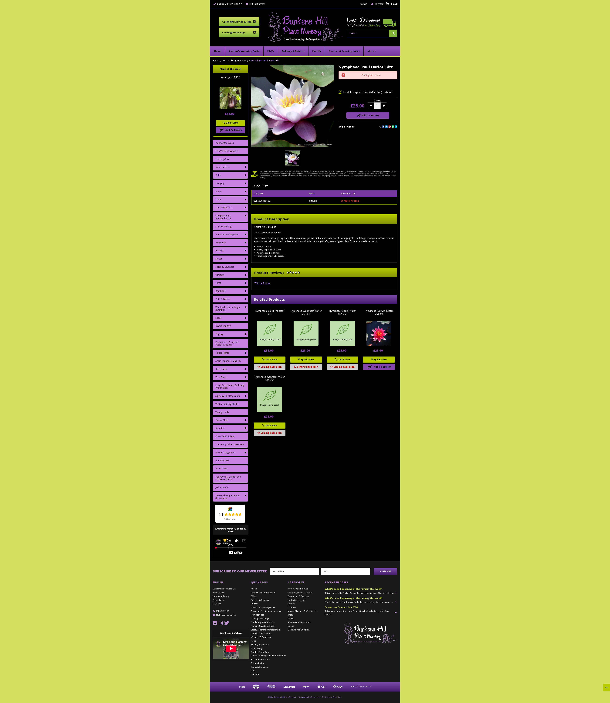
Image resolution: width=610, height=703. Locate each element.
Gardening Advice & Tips (262, 622)
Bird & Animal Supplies (298, 629)
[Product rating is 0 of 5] (293, 272)
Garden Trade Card (260, 652)
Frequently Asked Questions (229, 444)
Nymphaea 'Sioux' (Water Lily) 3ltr (342, 312)
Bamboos (220, 290)
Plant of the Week (224, 142)
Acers (290, 618)
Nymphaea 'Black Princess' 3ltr (269, 312)
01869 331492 (222, 610)
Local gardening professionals (265, 629)
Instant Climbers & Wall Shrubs (302, 611)
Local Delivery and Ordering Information (229, 386)
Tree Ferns (221, 377)
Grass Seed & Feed (225, 436)
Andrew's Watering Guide (263, 592)
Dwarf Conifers (223, 325)
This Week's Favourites (227, 150)
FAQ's (253, 596)
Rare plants (221, 369)
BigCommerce (314, 697)
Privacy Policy (257, 663)
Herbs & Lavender (224, 266)
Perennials (220, 242)
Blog (253, 670)
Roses (218, 191)
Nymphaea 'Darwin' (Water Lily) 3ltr (379, 312)
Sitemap (255, 674)
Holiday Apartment (260, 644)
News (253, 640)
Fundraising (221, 468)
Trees (218, 199)
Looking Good (222, 159)
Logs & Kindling (223, 226)
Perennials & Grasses (298, 596)
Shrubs (218, 258)
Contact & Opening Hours (263, 607)
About (254, 588)
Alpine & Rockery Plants (299, 622)
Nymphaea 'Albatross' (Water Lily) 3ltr (306, 312)
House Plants (222, 352)
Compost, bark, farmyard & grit (223, 217)
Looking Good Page (260, 618)
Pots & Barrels (222, 299)
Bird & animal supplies (226, 234)
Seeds (218, 317)
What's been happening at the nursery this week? (354, 588)
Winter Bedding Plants (226, 403)
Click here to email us (226, 614)
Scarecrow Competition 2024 (341, 607)
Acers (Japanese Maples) (228, 360)
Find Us (254, 603)
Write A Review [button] (262, 283)
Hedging (219, 183)
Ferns (218, 282)
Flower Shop (221, 420)
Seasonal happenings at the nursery (227, 497)
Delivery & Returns (260, 600)
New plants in (222, 167)
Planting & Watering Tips (262, 625)
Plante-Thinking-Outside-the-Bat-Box (268, 655)
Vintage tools (222, 412)
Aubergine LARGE (230, 77)
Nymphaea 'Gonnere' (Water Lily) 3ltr (269, 378)
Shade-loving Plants (225, 452)
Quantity (377, 100)
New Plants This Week (298, 588)
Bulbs (218, 175)
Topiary (219, 334)
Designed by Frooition (331, 697)
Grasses (219, 250)
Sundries (219, 428)
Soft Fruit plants (223, 207)
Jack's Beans (221, 487)
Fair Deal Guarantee (260, 659)
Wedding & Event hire (261, 637)
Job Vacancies (257, 614)
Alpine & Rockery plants (227, 395)
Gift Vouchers (222, 460)
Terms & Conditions (260, 666)
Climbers (219, 274)
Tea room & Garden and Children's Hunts (228, 478)
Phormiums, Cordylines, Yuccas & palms (227, 343)
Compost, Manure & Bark (300, 592)
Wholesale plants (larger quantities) (227, 308)
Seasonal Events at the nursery (266, 611)
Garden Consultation (261, 633)
